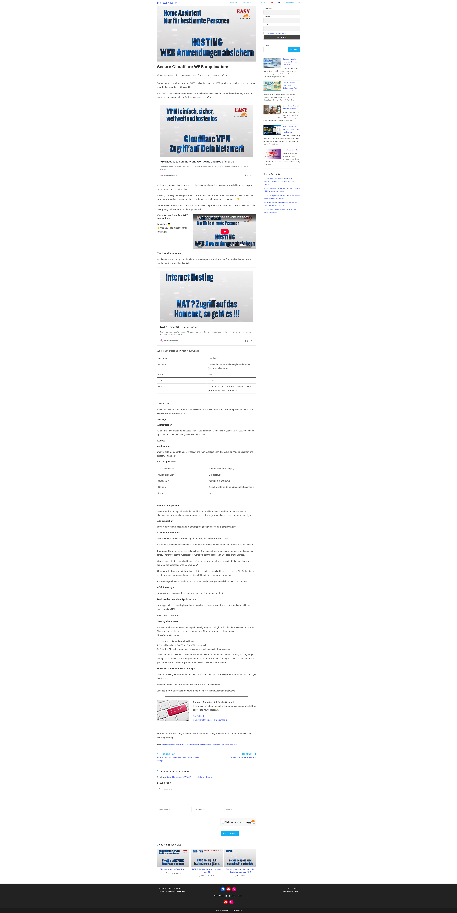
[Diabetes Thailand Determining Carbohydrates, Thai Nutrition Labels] (272, 86)
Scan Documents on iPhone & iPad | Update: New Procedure (291, 129)
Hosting (187, 744)
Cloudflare (166, 744)
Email (265, 25)
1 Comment (229, 75)
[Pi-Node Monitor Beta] (272, 154)
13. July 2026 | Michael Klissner (274, 195)
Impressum (177, 888)
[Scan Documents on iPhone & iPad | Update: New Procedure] (272, 130)
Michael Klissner (167, 2)
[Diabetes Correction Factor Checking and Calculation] (272, 63)
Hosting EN (204, 75)
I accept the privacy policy (276, 33)
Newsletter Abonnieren (290, 891)
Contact (288, 888)
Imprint (170, 888)
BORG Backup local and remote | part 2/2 (206, 870)
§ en (160, 888)
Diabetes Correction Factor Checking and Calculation (290, 62)
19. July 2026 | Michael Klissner (274, 188)
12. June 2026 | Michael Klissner (274, 178)
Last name (267, 17)
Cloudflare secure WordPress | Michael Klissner (189, 777)
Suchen (266, 46)
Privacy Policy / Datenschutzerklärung (172, 891)
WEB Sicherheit (218, 744)
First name (267, 8)
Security (215, 75)
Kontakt (295, 888)
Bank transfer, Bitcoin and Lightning (210, 720)
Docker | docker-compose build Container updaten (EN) (240, 870)
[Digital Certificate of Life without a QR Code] (272, 110)
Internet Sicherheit (204, 744)
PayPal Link (198, 716)
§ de (164, 888)
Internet (193, 744)
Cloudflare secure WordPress (173, 869)
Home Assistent (177, 744)
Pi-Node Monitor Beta (290, 150)
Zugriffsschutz (231, 744)
